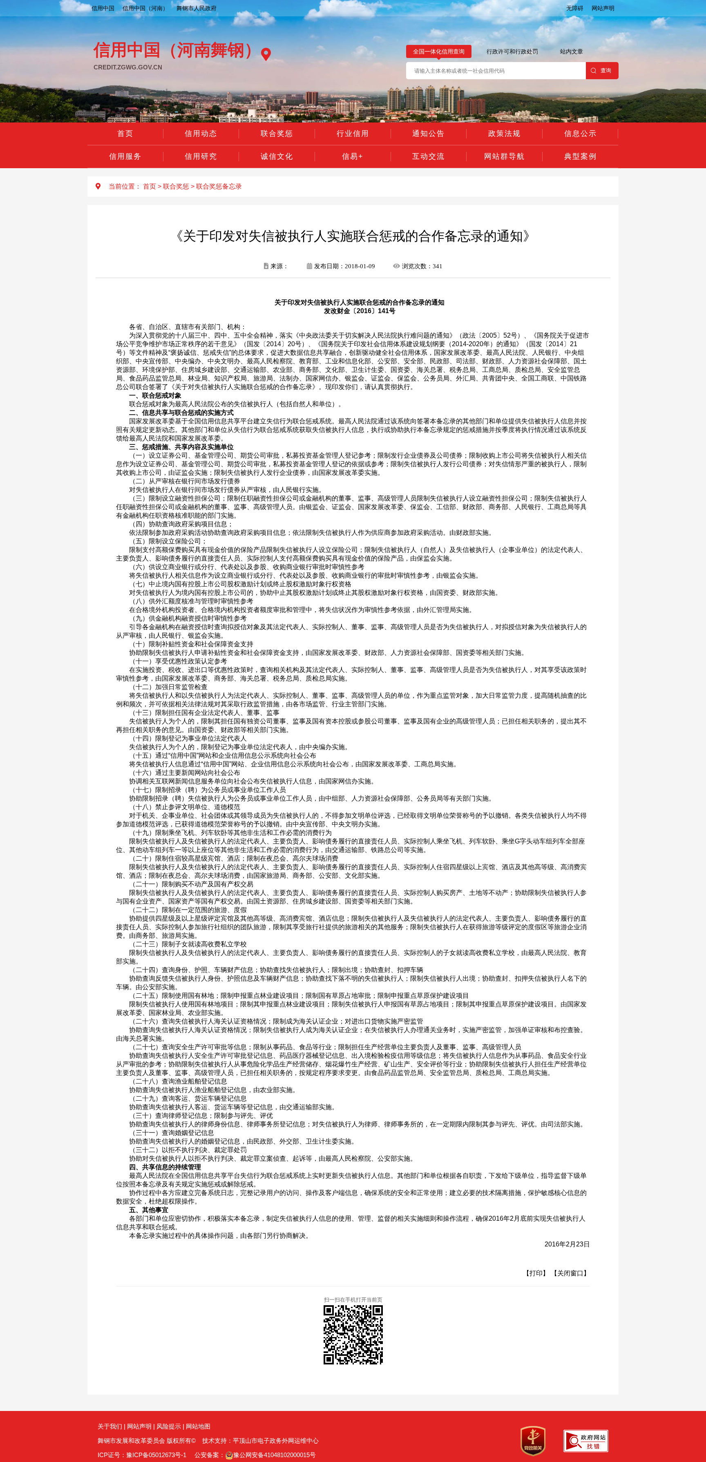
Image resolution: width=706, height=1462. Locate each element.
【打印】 (536, 1273)
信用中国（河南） (145, 8)
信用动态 (201, 133)
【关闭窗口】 (570, 1273)
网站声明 (603, 8)
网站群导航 (504, 156)
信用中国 (103, 8)
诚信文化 (277, 156)
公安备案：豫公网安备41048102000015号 (254, 1454)
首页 (125, 133)
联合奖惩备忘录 (219, 186)
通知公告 (428, 133)
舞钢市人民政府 (196, 8)
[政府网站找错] (585, 1440)
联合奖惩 (277, 133)
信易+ (353, 156)
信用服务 (125, 156)
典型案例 (580, 156)
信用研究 (201, 156)
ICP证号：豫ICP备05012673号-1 (142, 1454)
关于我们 (110, 1426)
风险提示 (168, 1426)
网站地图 (198, 1426)
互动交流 (428, 156)
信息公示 (580, 133)
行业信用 (353, 133)
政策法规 (504, 133)
